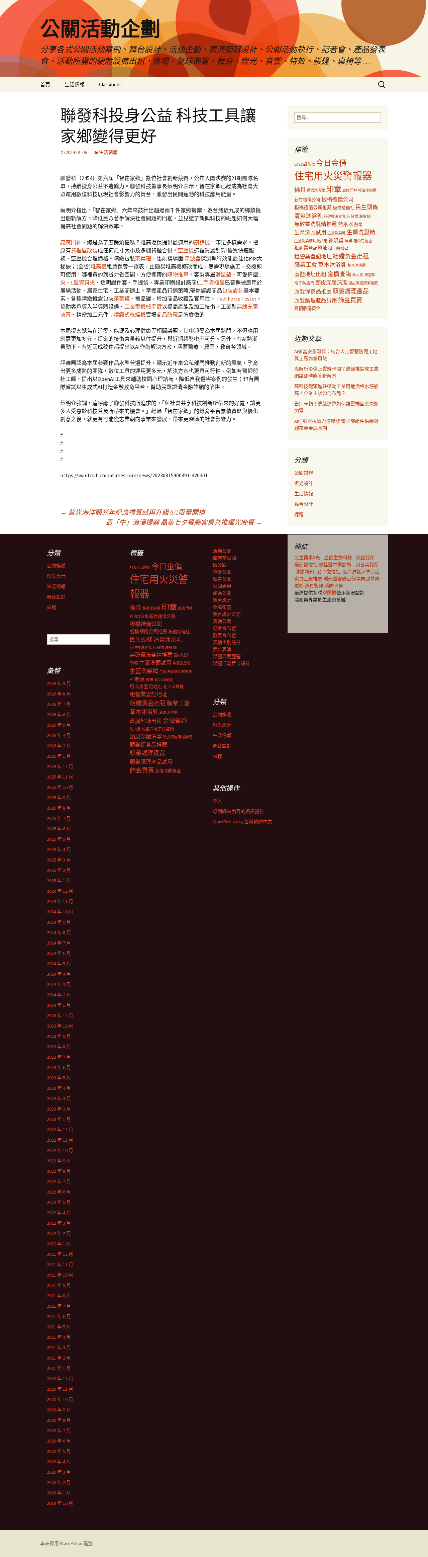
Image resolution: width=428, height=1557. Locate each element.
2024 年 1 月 (59, 1005)
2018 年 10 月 (60, 1503)
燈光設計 (303, 483)
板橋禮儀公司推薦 (313, 207)
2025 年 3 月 (59, 860)
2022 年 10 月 (60, 1150)
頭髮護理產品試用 (315, 300)
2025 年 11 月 (60, 777)
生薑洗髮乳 (336, 233)
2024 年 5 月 (59, 964)
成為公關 (222, 593)
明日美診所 (366, 565)
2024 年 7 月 (59, 943)
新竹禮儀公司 (307, 199)
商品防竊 (167, 314)
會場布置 (222, 607)
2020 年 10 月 (60, 1399)
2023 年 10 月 (60, 1026)
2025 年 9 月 (59, 798)
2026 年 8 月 (59, 694)
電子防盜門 (304, 282)
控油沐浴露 (367, 190)
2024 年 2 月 (59, 995)
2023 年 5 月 (59, 1078)
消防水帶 (333, 586)
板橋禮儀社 (343, 208)
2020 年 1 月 (59, 1493)
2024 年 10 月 (60, 912)
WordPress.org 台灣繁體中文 (242, 822)
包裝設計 (232, 290)
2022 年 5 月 (59, 1202)
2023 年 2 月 (59, 1109)
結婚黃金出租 (351, 256)
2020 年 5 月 (59, 1451)
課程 (299, 514)
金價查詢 (339, 274)
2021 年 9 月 (59, 1285)
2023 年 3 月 (59, 1098)
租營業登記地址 (313, 256)
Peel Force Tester (236, 298)
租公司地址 (362, 241)
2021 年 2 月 (59, 1358)
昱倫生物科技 (338, 558)
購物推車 (178, 274)
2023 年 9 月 (59, 1036)
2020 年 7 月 (59, 1430)
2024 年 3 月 (59, 984)
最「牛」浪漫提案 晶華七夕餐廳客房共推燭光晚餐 (184, 522)
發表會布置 (224, 635)
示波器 (193, 258)
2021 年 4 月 (59, 1337)
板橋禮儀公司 (337, 199)
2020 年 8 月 (59, 1420)
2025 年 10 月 (60, 787)
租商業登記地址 (310, 248)
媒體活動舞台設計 (231, 663)
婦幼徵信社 (306, 565)
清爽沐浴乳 (308, 216)
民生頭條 (366, 207)
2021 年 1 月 (59, 1368)
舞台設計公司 (227, 614)
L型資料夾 (83, 282)
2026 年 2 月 (59, 746)
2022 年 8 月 (59, 1171)
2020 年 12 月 (60, 1379)
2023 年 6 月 (59, 1067)
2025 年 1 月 (59, 881)
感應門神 (71, 242)
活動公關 (222, 551)
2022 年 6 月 (59, 1192)
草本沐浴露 (356, 265)
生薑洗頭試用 (310, 232)
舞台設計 (303, 504)
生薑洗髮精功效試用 (310, 241)
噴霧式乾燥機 (130, 314)
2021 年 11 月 (60, 1264)
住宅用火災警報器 (333, 176)
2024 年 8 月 (59, 932)
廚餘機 (202, 242)
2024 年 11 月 (60, 901)
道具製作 (314, 586)
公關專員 (222, 586)
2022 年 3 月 (59, 1223)
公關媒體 (303, 473)
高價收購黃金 (307, 308)
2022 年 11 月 (60, 1140)
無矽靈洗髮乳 (335, 216)
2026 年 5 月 (59, 725)
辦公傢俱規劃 (356, 579)
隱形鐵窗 (332, 579)
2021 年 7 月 (59, 1306)
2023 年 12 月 (60, 1015)
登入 (217, 801)
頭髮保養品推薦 (313, 291)
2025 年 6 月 (59, 829)
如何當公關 (224, 558)
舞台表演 (222, 649)
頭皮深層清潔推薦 (363, 283)
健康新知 (304, 572)
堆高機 (99, 266)
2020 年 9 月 (59, 1410)
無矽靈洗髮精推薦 (315, 224)
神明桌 (335, 240)
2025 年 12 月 (60, 766)
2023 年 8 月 (59, 1047)
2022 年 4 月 (59, 1213)
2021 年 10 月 (60, 1275)
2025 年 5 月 (59, 839)
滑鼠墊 (223, 274)
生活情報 (75, 84)
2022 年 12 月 (60, 1130)
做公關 (220, 565)
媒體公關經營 (227, 656)
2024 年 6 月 (59, 953)
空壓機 (186, 250)
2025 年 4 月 (59, 849)
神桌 (348, 240)
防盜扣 (370, 274)
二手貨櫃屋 (211, 282)
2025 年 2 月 (59, 870)
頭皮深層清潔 (331, 282)
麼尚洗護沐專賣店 (361, 572)
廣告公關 (222, 579)
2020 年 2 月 (59, 1482)
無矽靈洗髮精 (359, 216)
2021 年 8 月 (59, 1296)
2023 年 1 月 (59, 1119)
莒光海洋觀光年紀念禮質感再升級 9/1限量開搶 (132, 512)
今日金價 (331, 163)
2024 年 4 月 (59, 974)
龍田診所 (365, 558)
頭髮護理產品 (351, 291)
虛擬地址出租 (310, 274)
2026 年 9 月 (59, 683)
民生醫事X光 (307, 558)
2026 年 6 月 (59, 715)
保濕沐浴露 (316, 190)
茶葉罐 (143, 258)
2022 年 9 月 (59, 1161)
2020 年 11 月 (60, 1389)
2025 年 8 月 (59, 808)
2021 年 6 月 (59, 1316)
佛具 (300, 189)
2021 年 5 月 (59, 1327)
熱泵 (358, 224)
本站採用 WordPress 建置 (66, 1543)
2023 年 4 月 (59, 1088)
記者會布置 (224, 628)
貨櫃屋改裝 (84, 250)
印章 (333, 189)
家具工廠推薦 (308, 579)
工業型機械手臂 (143, 306)
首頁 (45, 84)
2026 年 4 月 (59, 735)
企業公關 (222, 572)
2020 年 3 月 (59, 1472)
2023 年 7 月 (59, 1057)
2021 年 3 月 (59, 1347)
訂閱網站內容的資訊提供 (238, 811)
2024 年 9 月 (59, 922)
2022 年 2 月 (59, 1233)
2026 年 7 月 (59, 704)
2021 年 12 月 (60, 1254)
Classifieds (110, 84)
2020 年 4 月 (59, 1462)
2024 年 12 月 (60, 891)
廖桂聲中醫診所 (335, 565)
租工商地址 (338, 247)
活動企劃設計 (227, 642)
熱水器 (345, 224)
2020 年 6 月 (59, 1441)
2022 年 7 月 (59, 1181)
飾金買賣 (350, 300)
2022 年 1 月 (59, 1244)
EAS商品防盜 (304, 164)
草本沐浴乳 (332, 264)
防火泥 (357, 275)
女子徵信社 (328, 572)
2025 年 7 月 (59, 818)
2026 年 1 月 (59, 756)
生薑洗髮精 (361, 232)
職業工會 (305, 264)
